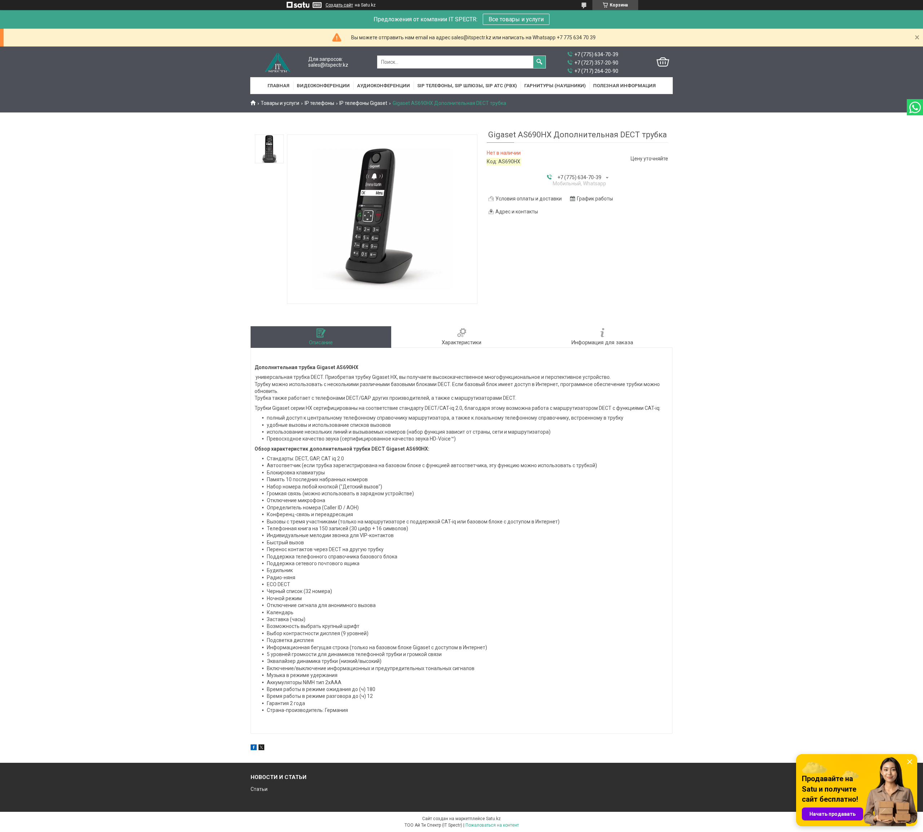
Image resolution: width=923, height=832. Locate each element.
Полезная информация (624, 85)
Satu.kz (493, 818)
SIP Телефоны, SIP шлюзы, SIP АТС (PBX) (467, 85)
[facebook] (254, 748)
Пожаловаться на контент (492, 825)
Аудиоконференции (383, 85)
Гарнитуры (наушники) (555, 85)
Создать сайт (339, 5)
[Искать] (539, 62)
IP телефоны (319, 103)
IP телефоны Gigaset (363, 103)
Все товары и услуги (516, 19)
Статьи (259, 789)
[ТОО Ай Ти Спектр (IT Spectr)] (278, 62)
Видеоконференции (323, 85)
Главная (279, 85)
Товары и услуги (280, 103)
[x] (261, 748)
